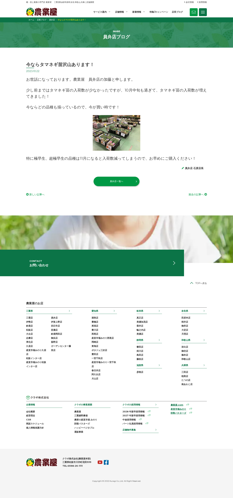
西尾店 (95, 333)
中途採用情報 (129, 419)
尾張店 (95, 325)
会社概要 (30, 411)
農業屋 (77, 411)
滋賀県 (140, 365)
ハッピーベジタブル (84, 427)
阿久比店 (96, 374)
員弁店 (54, 317)
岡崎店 (95, 341)
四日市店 (55, 325)
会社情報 (190, 2)
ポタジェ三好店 (99, 350)
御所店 (184, 325)
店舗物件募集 (129, 429)
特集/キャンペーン (159, 11)
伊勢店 (29, 321)
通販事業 (78, 431)
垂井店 (140, 325)
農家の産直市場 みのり (85, 419)
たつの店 (185, 380)
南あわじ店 (187, 384)
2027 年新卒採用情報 (134, 415)
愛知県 (95, 310)
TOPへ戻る (201, 283)
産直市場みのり (178, 409)
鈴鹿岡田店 (56, 333)
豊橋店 (95, 321)
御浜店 (54, 338)
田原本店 (185, 317)
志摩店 (29, 338)
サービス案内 (100, 11)
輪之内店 (141, 329)
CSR (28, 419)
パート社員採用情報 (132, 423)
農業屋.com (177, 404)
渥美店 (95, 317)
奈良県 (184, 310)
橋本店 (184, 354)
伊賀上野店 (56, 321)
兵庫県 (184, 365)
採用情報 (203, 2)
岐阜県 (140, 310)
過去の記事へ (196, 194)
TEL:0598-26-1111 (72, 465)
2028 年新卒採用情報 (134, 411)
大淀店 (184, 329)
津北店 (29, 341)
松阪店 (29, 329)
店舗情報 (119, 11)
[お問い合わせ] (194, 12)
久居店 (29, 346)
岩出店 (184, 346)
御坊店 (184, 351)
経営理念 (30, 415)
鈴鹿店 (29, 325)
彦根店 (140, 372)
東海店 (95, 346)
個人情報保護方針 (35, 427)
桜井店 (184, 321)
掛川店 (140, 351)
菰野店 (54, 341)
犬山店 (95, 378)
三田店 (184, 372)
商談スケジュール (35, 423)
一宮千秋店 (97, 358)
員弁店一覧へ (116, 181)
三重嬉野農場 (81, 415)
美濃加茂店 (142, 321)
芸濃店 (54, 329)
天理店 (184, 333)
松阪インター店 (34, 358)
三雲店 (29, 317)
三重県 (29, 310)
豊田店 (95, 354)
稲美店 (184, 376)
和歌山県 (185, 340)
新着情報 (136, 11)
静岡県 (140, 340)
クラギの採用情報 (131, 404)
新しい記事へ (37, 194)
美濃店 (140, 333)
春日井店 (96, 370)
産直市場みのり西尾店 (103, 338)
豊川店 (95, 329)
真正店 (140, 317)
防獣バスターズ (82, 423)
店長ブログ (177, 11)
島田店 (140, 354)
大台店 (29, 333)
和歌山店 (185, 359)
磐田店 (140, 346)
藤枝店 (140, 359)
